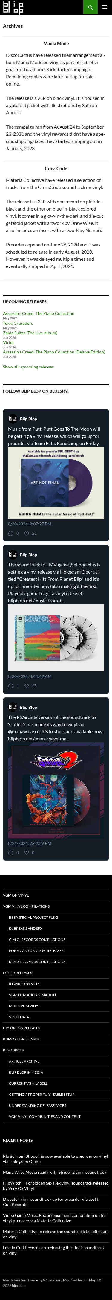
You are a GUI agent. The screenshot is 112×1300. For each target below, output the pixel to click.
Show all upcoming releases (28, 366)
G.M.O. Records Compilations (37, 939)
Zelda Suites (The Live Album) (30, 332)
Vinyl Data (19, 1017)
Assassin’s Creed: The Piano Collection (38, 313)
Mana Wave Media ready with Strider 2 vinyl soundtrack (54, 1172)
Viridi (8, 342)
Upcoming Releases (21, 1028)
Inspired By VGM (24, 984)
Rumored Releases (21, 1039)
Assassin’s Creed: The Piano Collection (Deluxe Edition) (54, 351)
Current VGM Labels (28, 1083)
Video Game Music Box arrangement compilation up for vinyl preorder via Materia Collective (54, 1218)
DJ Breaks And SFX (25, 928)
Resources (13, 1050)
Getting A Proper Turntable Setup (41, 1094)
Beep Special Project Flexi (33, 917)
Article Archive (24, 1061)
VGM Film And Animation (32, 995)
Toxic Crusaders (18, 323)
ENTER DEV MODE (41, 1285)
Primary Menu (105, 7)
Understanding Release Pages (37, 1105)
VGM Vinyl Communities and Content (45, 1116)
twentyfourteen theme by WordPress (32, 1280)
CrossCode (56, 168)
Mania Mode (56, 43)
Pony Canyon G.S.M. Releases (36, 950)
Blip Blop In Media (26, 1072)
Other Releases (17, 972)
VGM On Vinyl (16, 895)
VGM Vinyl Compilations (26, 906)
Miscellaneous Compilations (37, 961)
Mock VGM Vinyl (24, 1006)
